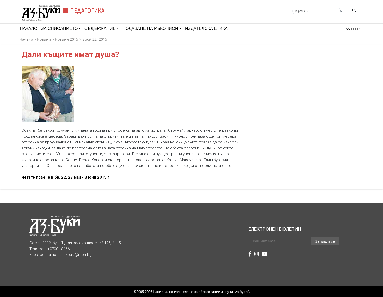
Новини (44, 39)
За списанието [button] (59, 28)
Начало (28, 28)
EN (353, 10)
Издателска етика (206, 28)
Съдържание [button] (100, 28)
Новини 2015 (66, 39)
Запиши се (325, 241)
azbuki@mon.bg (77, 254)
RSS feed (351, 28)
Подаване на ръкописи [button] (150, 28)
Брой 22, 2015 (94, 39)
